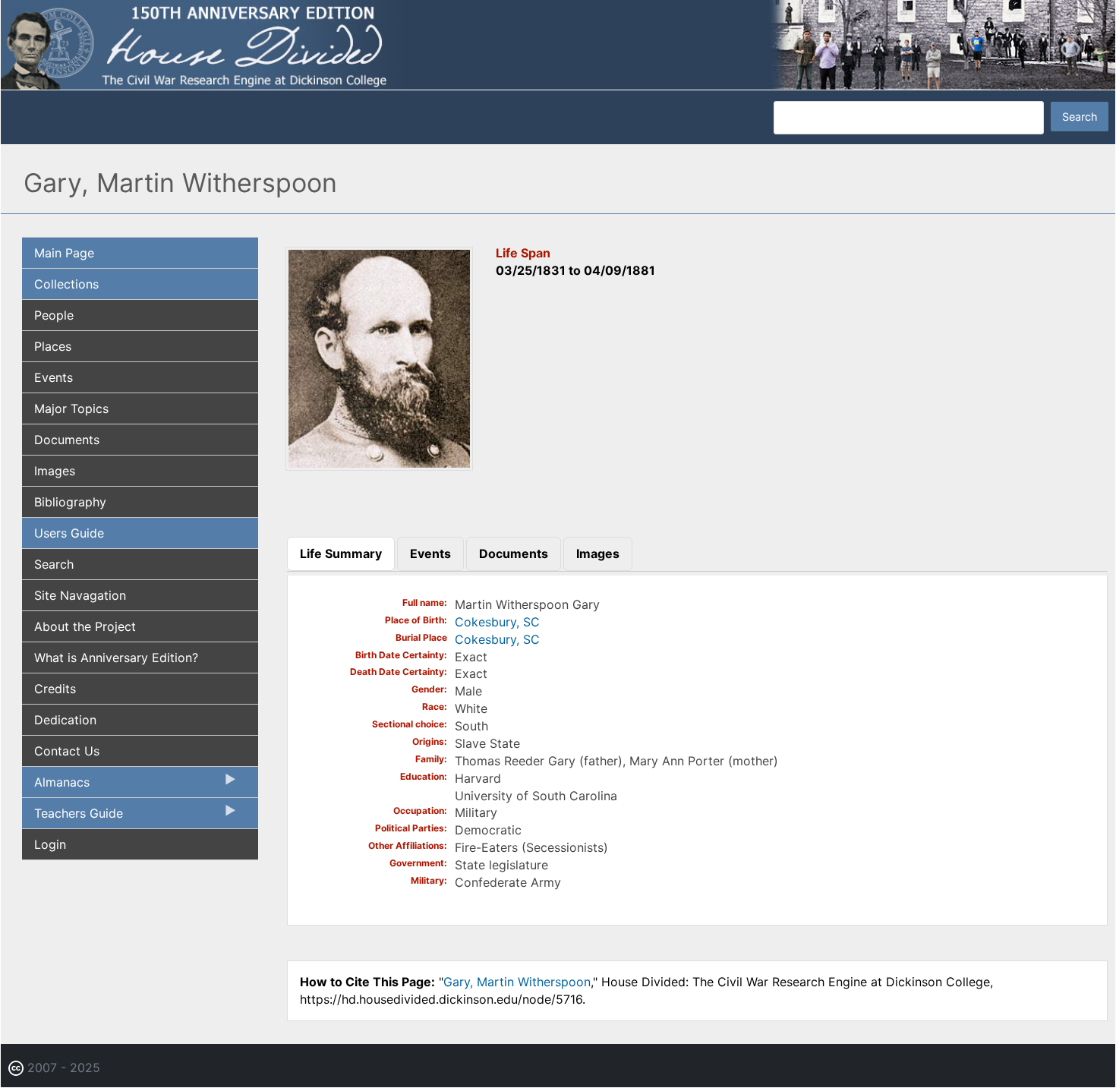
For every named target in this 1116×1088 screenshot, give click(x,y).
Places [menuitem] (52, 346)
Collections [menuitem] (66, 284)
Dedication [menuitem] (65, 719)
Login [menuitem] (50, 844)
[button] (379, 466)
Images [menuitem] (54, 470)
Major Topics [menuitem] (71, 408)
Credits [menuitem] (55, 688)
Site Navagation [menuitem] (80, 595)
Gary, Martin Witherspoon (517, 981)
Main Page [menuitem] (64, 252)
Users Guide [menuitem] (69, 533)
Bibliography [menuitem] (70, 501)
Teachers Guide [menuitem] (72, 817)
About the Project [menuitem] (85, 626)
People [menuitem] (54, 315)
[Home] (558, 44)
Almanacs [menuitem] (56, 785)
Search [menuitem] (54, 564)
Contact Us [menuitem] (66, 750)
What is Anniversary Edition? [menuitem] (116, 657)
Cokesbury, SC (497, 621)
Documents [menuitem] (66, 439)
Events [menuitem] (53, 377)
